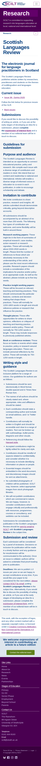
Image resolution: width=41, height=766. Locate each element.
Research (6, 672)
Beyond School (8, 702)
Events (5, 678)
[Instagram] (12, 757)
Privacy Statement (21, 750)
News (4, 675)
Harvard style (12, 442)
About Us (6, 669)
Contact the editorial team (20, 652)
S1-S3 (4, 693)
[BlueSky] (4, 757)
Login (32, 750)
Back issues (9, 110)
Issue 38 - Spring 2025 (14, 97)
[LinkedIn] (16, 757)
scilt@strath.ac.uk (10, 740)
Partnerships (7, 681)
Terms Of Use (7, 750)
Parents (5, 705)
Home (4, 666)
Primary (5, 690)
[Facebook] (8, 757)
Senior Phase (8, 696)
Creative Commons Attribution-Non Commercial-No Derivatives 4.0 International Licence (19, 630)
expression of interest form (18, 130)
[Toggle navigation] (36, 4)
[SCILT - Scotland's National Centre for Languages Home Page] (14, 4)
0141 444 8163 (8, 734)
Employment (7, 699)
